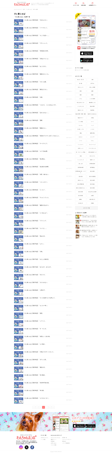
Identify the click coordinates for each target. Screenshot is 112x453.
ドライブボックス (92, 148)
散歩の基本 (92, 106)
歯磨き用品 (92, 133)
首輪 (81, 133)
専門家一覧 (64, 437)
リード (80, 140)
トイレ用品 (80, 121)
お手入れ (92, 83)
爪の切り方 (80, 203)
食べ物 (80, 83)
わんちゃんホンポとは (55, 437)
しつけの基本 (92, 98)
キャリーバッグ (92, 144)
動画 (92, 94)
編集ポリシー (53, 439)
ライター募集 (53, 445)
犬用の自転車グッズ (92, 152)
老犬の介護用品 (92, 176)
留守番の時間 (80, 167)
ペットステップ (80, 159)
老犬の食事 (92, 180)
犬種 (92, 79)
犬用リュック (80, 148)
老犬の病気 (92, 187)
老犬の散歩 (92, 184)
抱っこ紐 (80, 163)
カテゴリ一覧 (76, 5)
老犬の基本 (92, 171)
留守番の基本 (92, 163)
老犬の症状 (80, 191)
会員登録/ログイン (92, 5)
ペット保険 (43, 439)
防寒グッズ (92, 159)
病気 (81, 91)
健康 (92, 91)
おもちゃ (80, 136)
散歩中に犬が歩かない (92, 114)
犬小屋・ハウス (80, 129)
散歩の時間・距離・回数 (81, 114)
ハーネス (92, 129)
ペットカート (80, 144)
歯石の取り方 (92, 199)
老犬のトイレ (80, 180)
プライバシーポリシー (66, 439)
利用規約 (52, 441)
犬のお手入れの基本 (92, 191)
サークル (80, 125)
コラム (80, 98)
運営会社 (64, 441)
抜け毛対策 (80, 195)
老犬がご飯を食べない (80, 187)
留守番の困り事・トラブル (81, 172)
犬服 (81, 156)
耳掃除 (92, 203)
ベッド (92, 125)
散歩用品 (92, 110)
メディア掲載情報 (66, 443)
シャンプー (92, 136)
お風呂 (92, 195)
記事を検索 (83, 5)
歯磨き (80, 199)
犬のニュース (80, 87)
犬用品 (92, 117)
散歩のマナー (80, 117)
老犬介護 (80, 176)
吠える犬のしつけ (80, 102)
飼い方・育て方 (80, 79)
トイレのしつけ (80, 106)
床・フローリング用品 (80, 152)
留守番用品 (92, 167)
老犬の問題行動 (80, 184)
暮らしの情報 (92, 87)
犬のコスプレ (92, 156)
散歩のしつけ (80, 110)
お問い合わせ (53, 443)
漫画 (81, 94)
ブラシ (92, 140)
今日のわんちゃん (44, 437)
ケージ (92, 121)
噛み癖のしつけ (92, 102)
